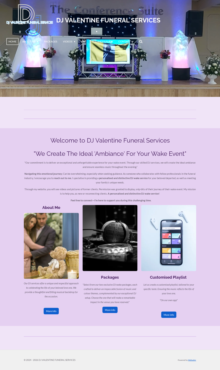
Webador (192, 360)
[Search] (141, 41)
